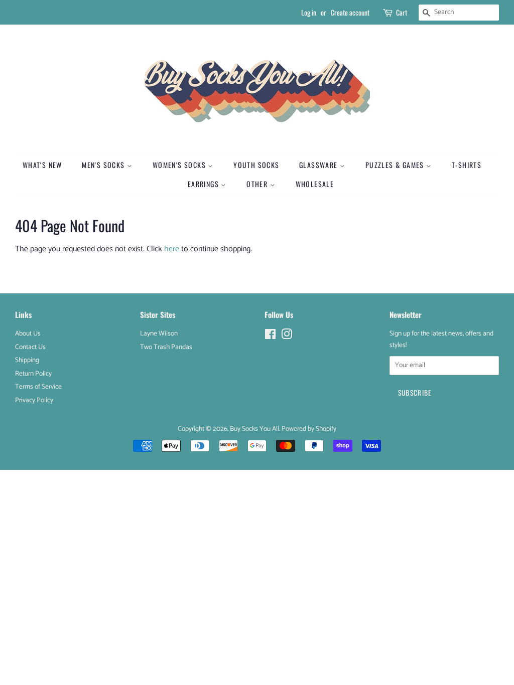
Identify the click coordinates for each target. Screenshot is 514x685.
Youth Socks (256, 164)
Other (258, 184)
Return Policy (33, 373)
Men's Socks (104, 164)
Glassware (319, 164)
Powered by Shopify (309, 428)
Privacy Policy (34, 400)
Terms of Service (38, 386)
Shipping (27, 360)
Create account (350, 12)
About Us (28, 333)
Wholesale (315, 184)
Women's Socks (180, 164)
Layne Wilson (159, 333)
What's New (42, 164)
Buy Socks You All (254, 428)
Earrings (204, 184)
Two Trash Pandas (166, 347)
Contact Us (30, 347)
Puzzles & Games (395, 164)
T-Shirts (466, 164)
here (171, 249)
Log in (308, 12)
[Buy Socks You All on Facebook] (270, 336)
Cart (401, 12)
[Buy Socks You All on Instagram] (286, 336)
